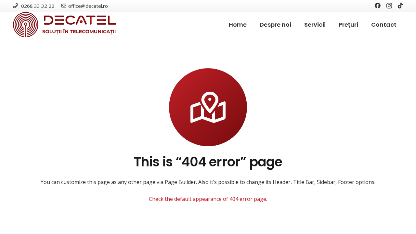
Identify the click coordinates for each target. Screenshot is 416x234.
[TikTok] (400, 5)
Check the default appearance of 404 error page (207, 198)
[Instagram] (389, 6)
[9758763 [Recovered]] (64, 24)
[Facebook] (378, 5)
